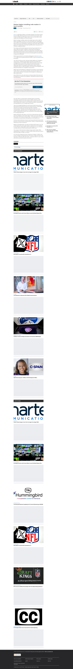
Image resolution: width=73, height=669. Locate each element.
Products (25, 4)
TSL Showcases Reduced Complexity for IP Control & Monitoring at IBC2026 (52, 122)
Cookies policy (50, 658)
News (17, 4)
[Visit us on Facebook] (47, 1)
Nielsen (15, 34)
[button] (59, 1)
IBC (29, 18)
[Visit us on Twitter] (48, 1)
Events (30, 4)
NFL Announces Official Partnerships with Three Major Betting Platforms (52, 130)
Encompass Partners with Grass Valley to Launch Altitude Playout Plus (53, 117)
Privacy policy (38, 658)
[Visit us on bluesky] (53, 1)
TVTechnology (20, 28)
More (47, 4)
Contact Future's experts (29, 658)
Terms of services (26, 89)
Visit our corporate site (49, 651)
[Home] (13, 4)
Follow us (36, 31)
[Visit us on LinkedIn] (50, 1)
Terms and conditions (17, 658)
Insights (20, 4)
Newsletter (41, 31)
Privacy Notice (17, 90)
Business (15, 21)
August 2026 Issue (23, 18)
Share (16, 31)
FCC (33, 18)
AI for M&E (48, 18)
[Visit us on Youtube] (52, 1)
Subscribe (43, 4)
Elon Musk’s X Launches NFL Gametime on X (52, 126)
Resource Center (36, 4)
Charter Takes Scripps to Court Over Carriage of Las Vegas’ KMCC (52, 112)
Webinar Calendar (40, 18)
